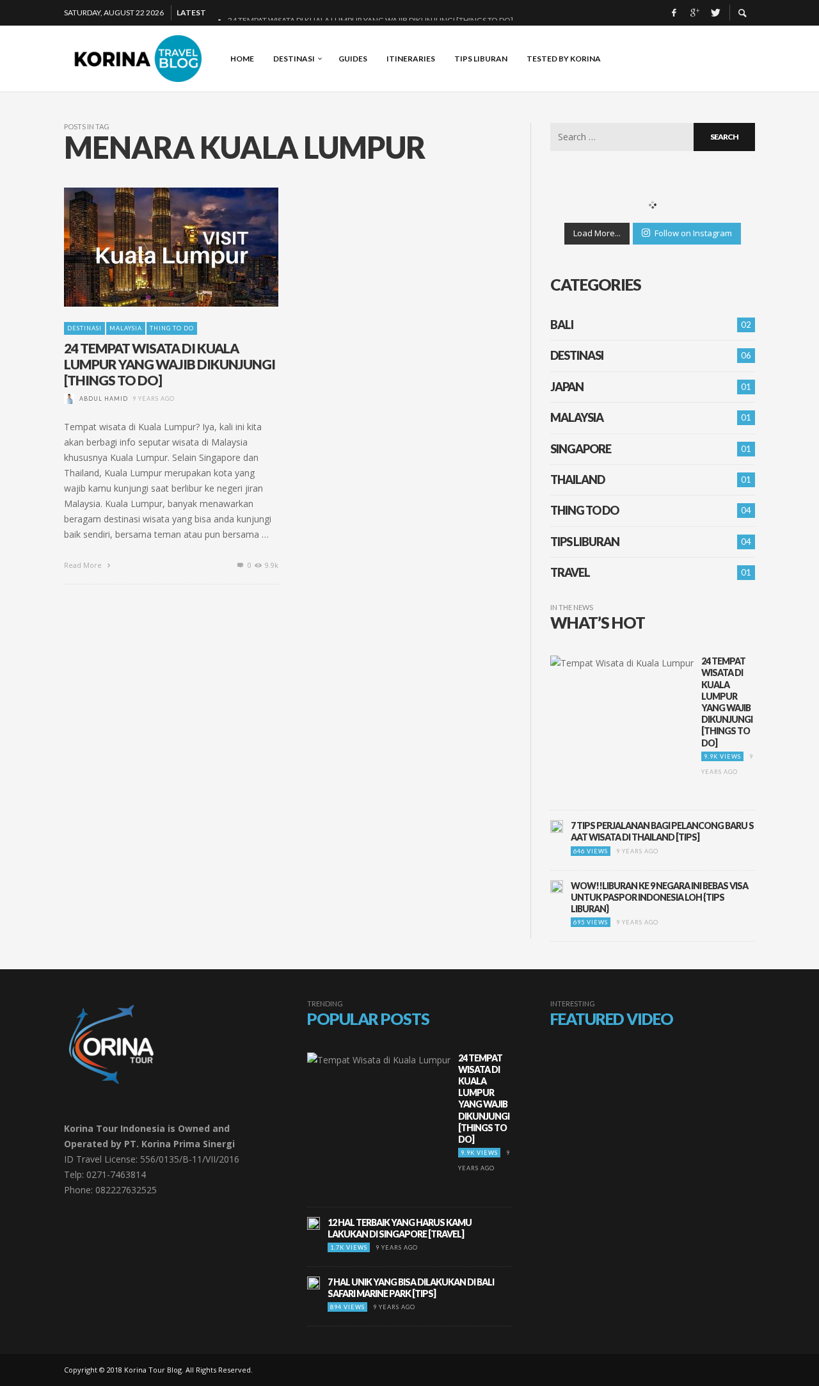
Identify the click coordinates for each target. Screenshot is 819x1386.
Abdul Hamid (103, 398)
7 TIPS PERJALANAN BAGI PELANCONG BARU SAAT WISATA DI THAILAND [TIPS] (662, 831)
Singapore (580, 449)
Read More (84, 565)
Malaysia (125, 328)
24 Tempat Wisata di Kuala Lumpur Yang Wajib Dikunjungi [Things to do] (169, 364)
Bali (561, 325)
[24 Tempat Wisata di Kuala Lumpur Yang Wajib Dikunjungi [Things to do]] (151, 247)
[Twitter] (714, 13)
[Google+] (694, 13)
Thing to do (172, 328)
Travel (570, 572)
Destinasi (84, 328)
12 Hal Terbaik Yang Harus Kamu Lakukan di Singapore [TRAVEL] (400, 1228)
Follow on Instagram (693, 233)
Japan (567, 387)
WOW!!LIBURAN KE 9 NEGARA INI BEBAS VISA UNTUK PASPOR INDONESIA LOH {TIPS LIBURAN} (659, 897)
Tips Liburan (584, 542)
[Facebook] (673, 13)
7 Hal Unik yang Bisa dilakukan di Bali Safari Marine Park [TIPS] (411, 1288)
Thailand (577, 479)
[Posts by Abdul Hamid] (69, 398)
